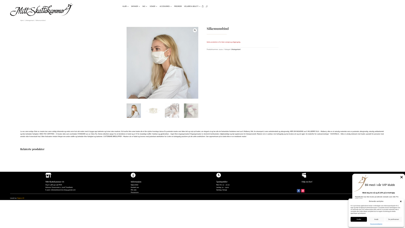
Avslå (376, 219)
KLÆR (125, 6)
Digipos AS (20, 198)
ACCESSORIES (165, 6)
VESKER (152, 6)
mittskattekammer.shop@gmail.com (63, 190)
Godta (359, 219)
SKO (143, 6)
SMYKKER (134, 6)
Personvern (135, 192)
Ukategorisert (29, 20)
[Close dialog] (401, 177)
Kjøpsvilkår (134, 185)
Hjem (22, 20)
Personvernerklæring (376, 224)
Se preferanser (393, 219)
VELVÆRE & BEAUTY (191, 6)
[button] (401, 201)
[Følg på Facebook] (298, 190)
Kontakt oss (135, 187)
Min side (133, 190)
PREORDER (178, 6)
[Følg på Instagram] (302, 190)
